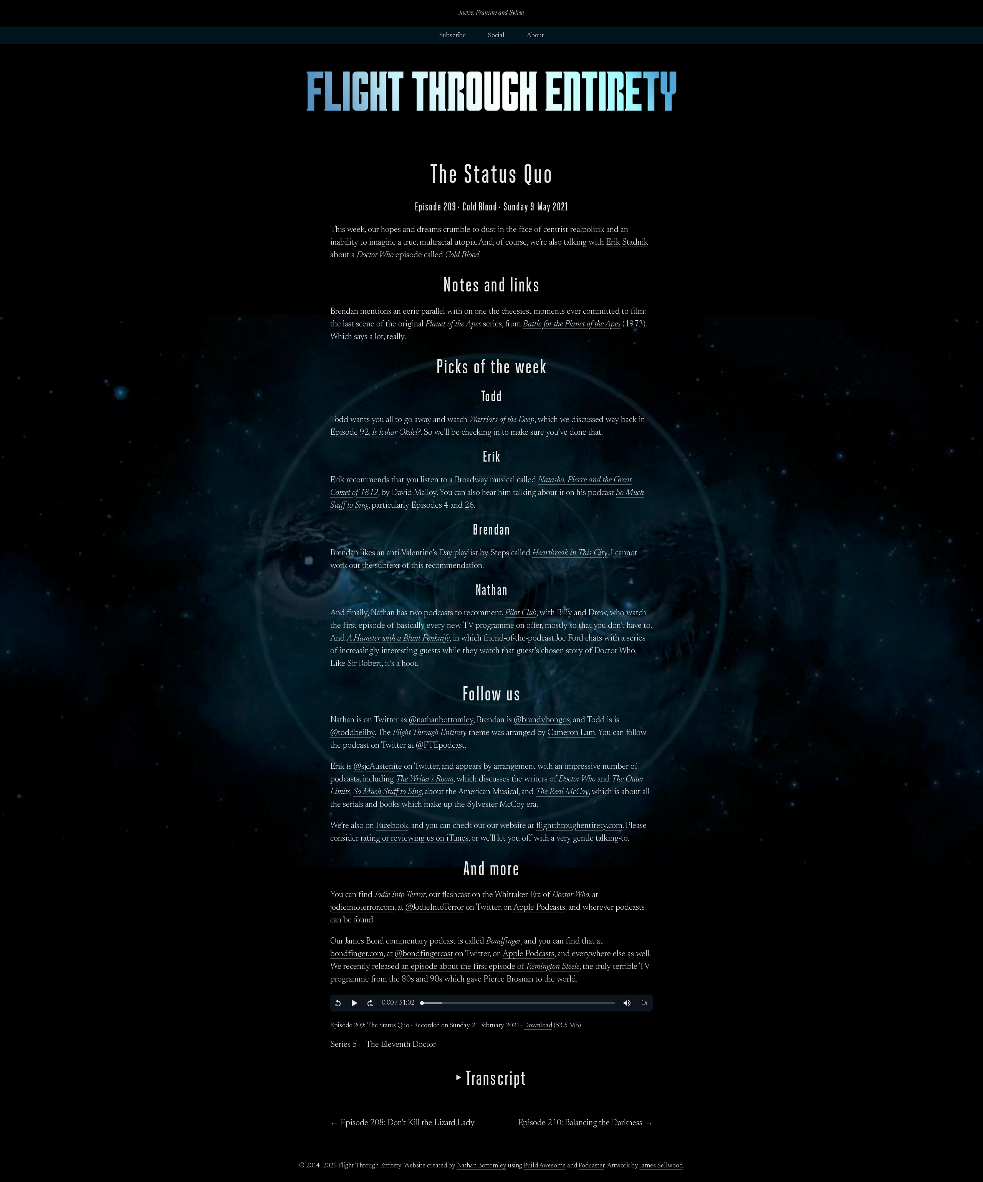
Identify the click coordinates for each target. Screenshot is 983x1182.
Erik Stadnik (627, 242)
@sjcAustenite (378, 767)
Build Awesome (545, 1166)
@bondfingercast (424, 954)
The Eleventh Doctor (401, 1045)
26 (469, 506)
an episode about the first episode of (490, 967)
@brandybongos (542, 720)
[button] (338, 1003)
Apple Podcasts (539, 908)
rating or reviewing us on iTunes (414, 838)
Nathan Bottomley (481, 1166)
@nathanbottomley (441, 720)
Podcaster (591, 1166)
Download (538, 1026)
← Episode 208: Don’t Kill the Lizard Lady (402, 1123)
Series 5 (343, 1045)
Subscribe (452, 36)
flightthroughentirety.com (579, 826)
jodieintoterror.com (362, 908)
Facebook (392, 826)
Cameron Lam (571, 733)
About (535, 36)
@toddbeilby (352, 733)
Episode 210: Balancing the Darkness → (585, 1123)
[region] (491, 1003)
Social (496, 36)
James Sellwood (661, 1166)
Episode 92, (375, 433)
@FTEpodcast (440, 746)
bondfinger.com (357, 954)
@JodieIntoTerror (434, 908)
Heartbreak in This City (569, 553)
